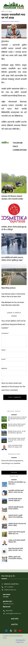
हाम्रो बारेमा (14, 619)
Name (3, 350)
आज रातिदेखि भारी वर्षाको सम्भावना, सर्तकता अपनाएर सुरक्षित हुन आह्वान (12, 259)
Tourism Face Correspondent (10, 21)
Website (4, 368)
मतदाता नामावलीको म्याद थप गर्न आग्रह (13, 16)
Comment (5, 333)
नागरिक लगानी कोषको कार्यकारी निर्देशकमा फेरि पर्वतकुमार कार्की (15, 446)
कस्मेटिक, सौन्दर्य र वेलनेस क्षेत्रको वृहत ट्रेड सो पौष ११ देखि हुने (13, 228)
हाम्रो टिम (14, 624)
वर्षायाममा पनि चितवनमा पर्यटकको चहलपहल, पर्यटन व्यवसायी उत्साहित (12, 197)
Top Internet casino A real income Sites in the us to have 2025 (13, 295)
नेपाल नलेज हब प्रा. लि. (8, 576)
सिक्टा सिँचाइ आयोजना (8, 288)
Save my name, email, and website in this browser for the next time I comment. (13, 387)
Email (3, 359)
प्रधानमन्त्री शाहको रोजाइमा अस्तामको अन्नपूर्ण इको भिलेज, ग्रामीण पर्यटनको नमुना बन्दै (16, 440)
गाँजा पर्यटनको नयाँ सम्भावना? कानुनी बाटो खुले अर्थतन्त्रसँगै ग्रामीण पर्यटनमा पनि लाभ (17, 418)
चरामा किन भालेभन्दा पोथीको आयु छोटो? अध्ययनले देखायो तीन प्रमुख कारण (17, 425)
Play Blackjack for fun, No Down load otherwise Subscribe (12, 303)
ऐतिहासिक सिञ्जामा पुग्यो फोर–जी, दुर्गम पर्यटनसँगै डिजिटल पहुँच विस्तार (16, 432)
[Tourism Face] (13, 8)
